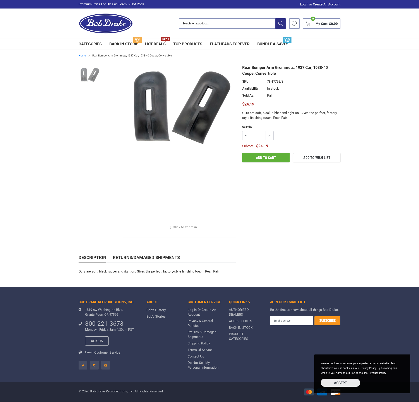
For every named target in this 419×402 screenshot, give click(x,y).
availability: (250, 88)
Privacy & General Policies (200, 323)
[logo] (106, 23)
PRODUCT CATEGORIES (238, 336)
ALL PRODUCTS (240, 321)
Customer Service (107, 352)
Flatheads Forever (230, 44)
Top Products (187, 44)
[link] (294, 23)
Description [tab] (92, 257)
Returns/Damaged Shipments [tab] (146, 257)
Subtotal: (248, 146)
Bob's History (156, 310)
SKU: (245, 81)
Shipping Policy (199, 343)
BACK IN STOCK (123, 44)
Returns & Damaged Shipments (202, 334)
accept (340, 383)
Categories (90, 44)
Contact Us (196, 356)
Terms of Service (200, 350)
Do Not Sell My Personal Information (203, 365)
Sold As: (248, 95)
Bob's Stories (156, 317)
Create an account (326, 4)
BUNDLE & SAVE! (272, 44)
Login (304, 4)
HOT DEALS (155, 44)
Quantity (247, 126)
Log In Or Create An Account (202, 312)
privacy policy (378, 373)
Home (82, 55)
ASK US (97, 341)
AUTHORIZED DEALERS (239, 312)
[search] (280, 23)
